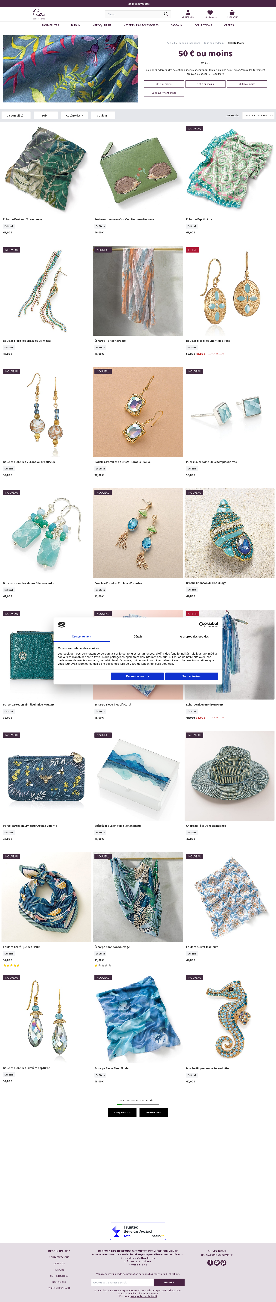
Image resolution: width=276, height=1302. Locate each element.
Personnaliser (135, 676)
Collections (203, 25)
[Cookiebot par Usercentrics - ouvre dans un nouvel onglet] (202, 624)
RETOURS (59, 1269)
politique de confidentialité (143, 1296)
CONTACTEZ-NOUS (59, 1257)
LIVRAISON (59, 1263)
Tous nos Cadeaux (214, 43)
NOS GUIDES (59, 1282)
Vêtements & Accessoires (141, 25)
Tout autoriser (191, 676)
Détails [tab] (138, 636)
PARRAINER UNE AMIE (59, 1288)
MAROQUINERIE (102, 25)
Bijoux (75, 25)
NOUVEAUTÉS (50, 25)
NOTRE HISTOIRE (59, 1275)
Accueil (171, 43)
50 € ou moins (236, 43)
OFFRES (229, 25)
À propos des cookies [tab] (194, 636)
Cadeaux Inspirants (189, 43)
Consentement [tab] (81, 636)
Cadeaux (176, 25)
